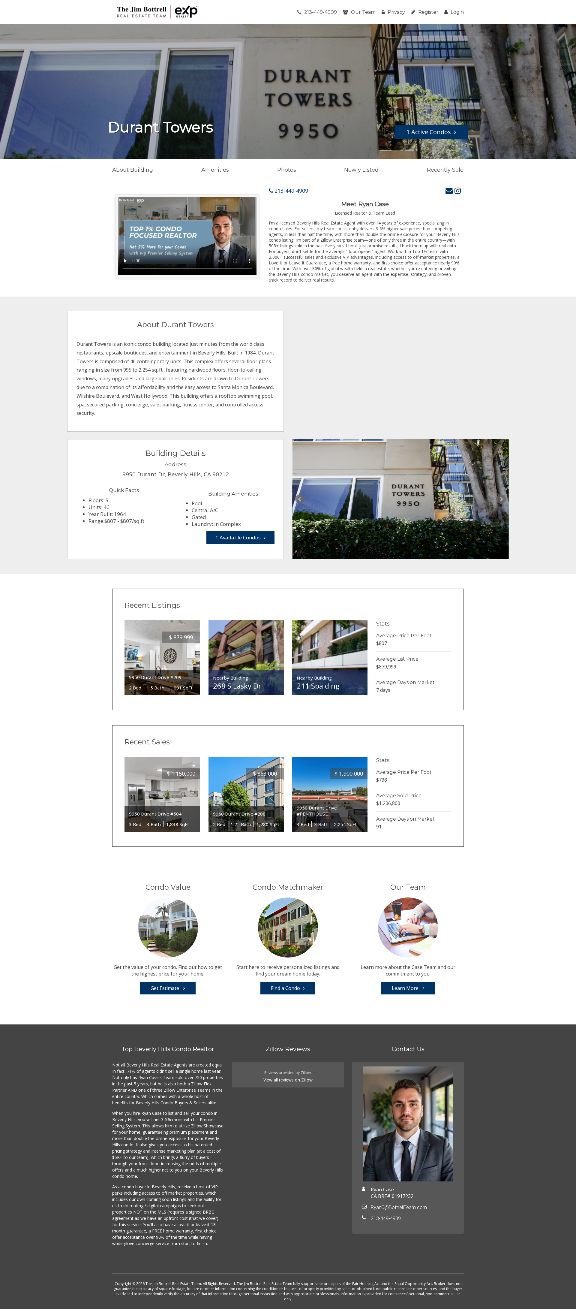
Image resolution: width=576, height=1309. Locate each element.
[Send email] (449, 190)
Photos (286, 170)
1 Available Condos (238, 537)
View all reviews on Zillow (288, 1080)
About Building (132, 170)
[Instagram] (457, 190)
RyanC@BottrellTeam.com (399, 1207)
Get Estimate (165, 988)
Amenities (215, 170)
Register (428, 12)
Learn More (406, 988)
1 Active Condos (428, 132)
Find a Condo (285, 988)
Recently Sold (445, 170)
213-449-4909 (320, 12)
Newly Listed (361, 170)
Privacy (396, 12)
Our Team (363, 12)
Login (457, 12)
